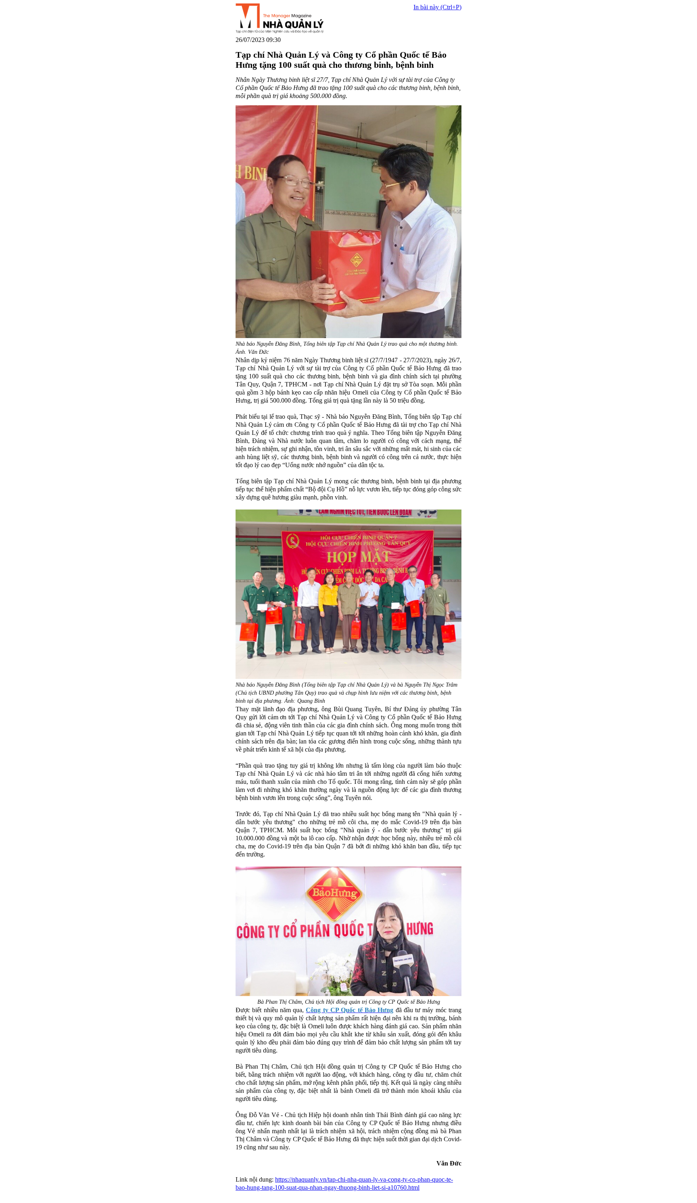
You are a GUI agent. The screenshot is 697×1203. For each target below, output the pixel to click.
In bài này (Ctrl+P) (437, 7)
